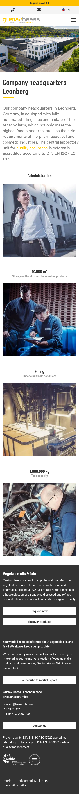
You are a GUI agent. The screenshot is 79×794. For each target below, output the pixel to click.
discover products (39, 621)
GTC (45, 780)
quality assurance (32, 147)
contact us (39, 725)
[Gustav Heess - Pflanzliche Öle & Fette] (21, 19)
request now (40, 611)
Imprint (7, 780)
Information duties (15, 785)
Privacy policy (27, 780)
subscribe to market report (39, 680)
